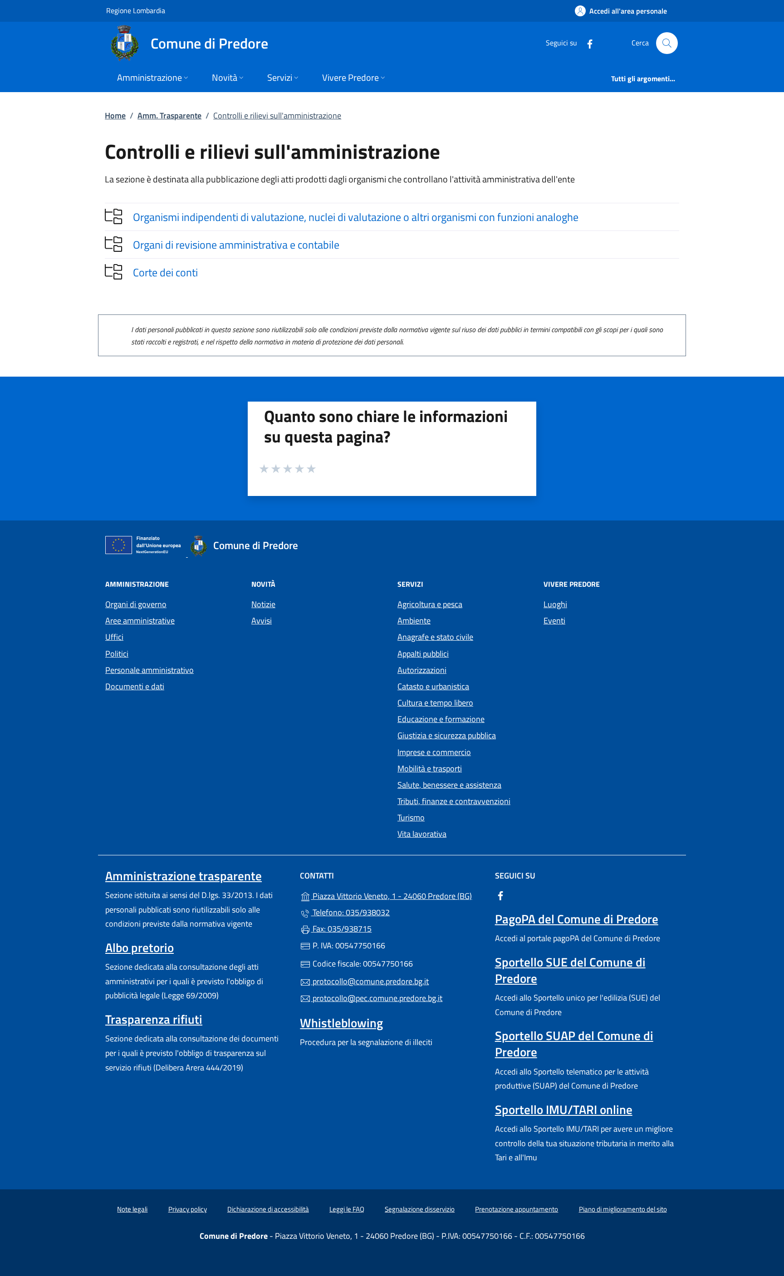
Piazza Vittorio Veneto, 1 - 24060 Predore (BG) (397, 895)
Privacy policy (187, 1209)
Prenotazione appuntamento (516, 1209)
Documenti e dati (134, 686)
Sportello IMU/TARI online (563, 1109)
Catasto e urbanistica (433, 686)
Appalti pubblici (423, 654)
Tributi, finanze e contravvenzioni (453, 801)
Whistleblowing (341, 1022)
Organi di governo (136, 604)
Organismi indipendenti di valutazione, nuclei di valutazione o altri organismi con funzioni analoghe (355, 217)
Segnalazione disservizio (420, 1209)
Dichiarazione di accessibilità (268, 1209)
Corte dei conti (165, 272)
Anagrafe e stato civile (435, 637)
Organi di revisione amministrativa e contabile (236, 244)
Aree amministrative (140, 620)
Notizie (263, 604)
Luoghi (555, 604)
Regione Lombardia (135, 10)
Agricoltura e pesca (429, 604)
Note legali (132, 1209)
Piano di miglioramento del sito (623, 1209)
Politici (116, 654)
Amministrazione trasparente (183, 875)
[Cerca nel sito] (667, 43)
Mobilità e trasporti (429, 768)
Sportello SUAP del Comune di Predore (574, 1043)
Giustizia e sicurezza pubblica (446, 735)
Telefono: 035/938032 (350, 912)
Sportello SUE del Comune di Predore (570, 970)
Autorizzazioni (421, 670)
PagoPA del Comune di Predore (576, 918)
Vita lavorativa (421, 834)
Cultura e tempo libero (435, 703)
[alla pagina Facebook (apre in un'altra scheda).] (586, 43)
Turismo (411, 817)
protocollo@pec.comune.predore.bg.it (376, 998)
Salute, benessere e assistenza (449, 785)
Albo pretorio (139, 947)
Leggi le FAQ (346, 1209)
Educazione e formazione (441, 719)
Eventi (554, 620)
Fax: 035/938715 (341, 929)
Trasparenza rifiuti (153, 1019)
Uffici (114, 637)
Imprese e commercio (434, 752)
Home (115, 115)
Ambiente (414, 620)
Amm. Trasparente (169, 115)
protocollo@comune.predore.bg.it (370, 981)
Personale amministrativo (149, 670)
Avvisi (261, 620)
